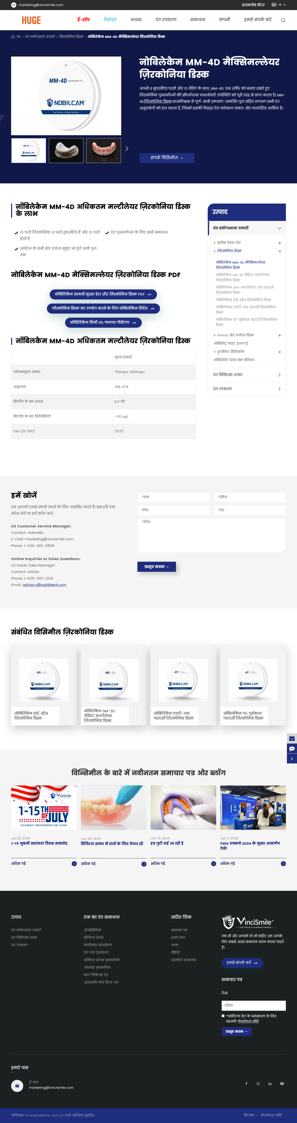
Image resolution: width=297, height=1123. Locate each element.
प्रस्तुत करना (156, 567)
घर (19, 37)
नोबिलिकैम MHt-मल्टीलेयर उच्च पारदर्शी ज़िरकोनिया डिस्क (244, 290)
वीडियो (175, 952)
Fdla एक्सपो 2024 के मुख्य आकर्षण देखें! (250, 846)
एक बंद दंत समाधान (102, 918)
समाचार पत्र (179, 930)
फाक (174, 945)
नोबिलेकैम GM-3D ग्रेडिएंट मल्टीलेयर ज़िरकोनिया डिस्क (243, 277)
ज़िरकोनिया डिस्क (71, 37)
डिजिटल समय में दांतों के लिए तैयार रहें (112, 844)
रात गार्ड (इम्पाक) (96, 952)
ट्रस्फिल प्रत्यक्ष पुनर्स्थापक (102, 960)
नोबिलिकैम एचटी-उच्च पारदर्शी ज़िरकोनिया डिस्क (246, 310)
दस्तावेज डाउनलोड (183, 960)
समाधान (197, 20)
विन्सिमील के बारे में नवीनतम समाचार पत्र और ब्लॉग (149, 773)
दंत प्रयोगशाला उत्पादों (40, 37)
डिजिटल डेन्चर (93, 937)
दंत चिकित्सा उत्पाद (227, 374)
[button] (5, 149)
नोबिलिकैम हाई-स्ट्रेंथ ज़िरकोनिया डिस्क (243, 300)
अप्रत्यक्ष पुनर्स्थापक (97, 967)
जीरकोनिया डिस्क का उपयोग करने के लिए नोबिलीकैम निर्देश (103, 308)
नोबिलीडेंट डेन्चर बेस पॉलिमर (234, 360)
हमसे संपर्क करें (257, 20)
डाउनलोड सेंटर (253, 5)
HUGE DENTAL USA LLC (46, 1115)
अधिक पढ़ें (43, 863)
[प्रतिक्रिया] (292, 748)
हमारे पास (19, 1068)
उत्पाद (219, 212)
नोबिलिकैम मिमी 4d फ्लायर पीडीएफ (103, 322)
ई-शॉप (83, 20)
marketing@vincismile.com (37, 5)
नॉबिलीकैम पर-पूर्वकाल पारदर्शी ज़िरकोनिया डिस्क (246, 322)
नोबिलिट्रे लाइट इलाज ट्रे (231, 343)
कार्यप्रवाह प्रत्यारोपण (98, 945)
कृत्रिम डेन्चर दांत (229, 242)
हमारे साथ (178, 937)
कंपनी (224, 20)
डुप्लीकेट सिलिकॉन (230, 352)
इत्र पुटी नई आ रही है (167, 843)
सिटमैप (249, 1115)
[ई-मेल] (292, 738)
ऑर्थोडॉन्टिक (92, 930)
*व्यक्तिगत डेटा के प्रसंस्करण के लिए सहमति (251, 1019)
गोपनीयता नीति (248, 1021)
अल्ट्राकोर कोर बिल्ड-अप (101, 982)
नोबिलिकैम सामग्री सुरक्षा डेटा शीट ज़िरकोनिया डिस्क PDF (103, 294)
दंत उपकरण (166, 20)
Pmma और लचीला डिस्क (235, 335)
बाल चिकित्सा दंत (96, 975)
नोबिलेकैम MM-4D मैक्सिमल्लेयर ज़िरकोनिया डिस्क (126, 37)
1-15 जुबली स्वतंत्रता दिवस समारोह (39, 843)
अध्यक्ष (136, 20)
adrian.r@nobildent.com (44, 585)
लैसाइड (110, 20)
